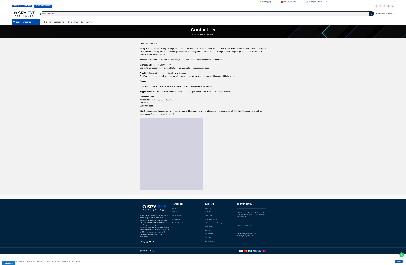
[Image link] (154, 207)
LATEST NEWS (17, 6)
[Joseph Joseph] (221, 197)
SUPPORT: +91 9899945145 (385, 13)
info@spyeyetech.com (249, 234)
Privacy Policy (209, 215)
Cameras (175, 208)
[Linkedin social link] (392, 6)
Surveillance (176, 219)
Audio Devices (177, 215)
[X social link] (380, 6)
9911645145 (247, 225)
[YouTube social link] (388, 6)
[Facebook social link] (376, 6)
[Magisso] (167, 197)
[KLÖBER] (203, 197)
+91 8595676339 (46, 6)
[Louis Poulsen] (185, 197)
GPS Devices (176, 212)
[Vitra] (149, 197)
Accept (399, 261)
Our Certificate (209, 241)
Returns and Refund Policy (213, 223)
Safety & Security (178, 223)
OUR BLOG (27, 6)
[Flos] (257, 197)
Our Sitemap (209, 234)
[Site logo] (25, 13)
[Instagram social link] (384, 6)
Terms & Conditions (211, 219)
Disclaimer (208, 230)
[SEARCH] (371, 13)
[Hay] (239, 197)
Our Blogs (208, 237)
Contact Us (208, 212)
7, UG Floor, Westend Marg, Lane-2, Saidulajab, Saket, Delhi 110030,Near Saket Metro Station (251, 215)
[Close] (404, 1)
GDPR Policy (209, 226)
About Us (208, 208)
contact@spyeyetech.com (245, 236)
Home (194, 34)
